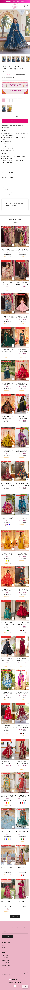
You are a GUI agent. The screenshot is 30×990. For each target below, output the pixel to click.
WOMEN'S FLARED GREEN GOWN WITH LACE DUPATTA (7, 350)
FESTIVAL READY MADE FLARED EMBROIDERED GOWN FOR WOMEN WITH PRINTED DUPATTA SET (22, 796)
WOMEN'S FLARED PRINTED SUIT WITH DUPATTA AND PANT (22, 283)
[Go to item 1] (4, 59)
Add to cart (15, 116)
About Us (4, 947)
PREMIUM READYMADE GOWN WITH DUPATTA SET (7, 796)
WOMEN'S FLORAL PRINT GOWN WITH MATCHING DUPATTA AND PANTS (8, 590)
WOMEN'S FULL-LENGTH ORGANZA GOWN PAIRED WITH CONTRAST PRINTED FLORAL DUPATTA (22, 554)
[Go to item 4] (18, 59)
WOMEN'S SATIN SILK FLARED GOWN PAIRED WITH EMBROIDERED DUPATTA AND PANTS (7, 659)
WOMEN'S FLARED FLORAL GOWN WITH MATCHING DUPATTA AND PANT (8, 250)
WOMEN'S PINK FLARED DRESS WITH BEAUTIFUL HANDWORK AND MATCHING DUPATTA (22, 317)
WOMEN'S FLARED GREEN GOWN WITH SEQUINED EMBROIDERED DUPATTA (7, 451)
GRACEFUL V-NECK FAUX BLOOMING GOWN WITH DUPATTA (22, 726)
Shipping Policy (5, 957)
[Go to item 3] (13, 59)
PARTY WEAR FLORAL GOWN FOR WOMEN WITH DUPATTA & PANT (22, 484)
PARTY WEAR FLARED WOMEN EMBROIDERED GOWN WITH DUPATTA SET (8, 832)
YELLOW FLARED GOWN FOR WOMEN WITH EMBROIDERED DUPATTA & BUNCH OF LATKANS (7, 554)
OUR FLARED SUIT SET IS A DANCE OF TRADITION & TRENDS (22, 623)
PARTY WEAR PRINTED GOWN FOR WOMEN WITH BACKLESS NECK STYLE (7, 484)
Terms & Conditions (6, 962)
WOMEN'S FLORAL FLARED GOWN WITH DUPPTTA (22, 384)
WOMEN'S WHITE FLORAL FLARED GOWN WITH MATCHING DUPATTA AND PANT (8, 283)
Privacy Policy (5, 955)
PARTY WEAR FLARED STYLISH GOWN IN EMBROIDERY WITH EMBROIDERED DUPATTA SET (7, 902)
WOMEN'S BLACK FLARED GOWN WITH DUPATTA (22, 417)
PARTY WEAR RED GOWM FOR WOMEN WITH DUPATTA (22, 659)
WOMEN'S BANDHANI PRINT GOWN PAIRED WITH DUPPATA (7, 623)
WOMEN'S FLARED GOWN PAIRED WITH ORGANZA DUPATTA (22, 451)
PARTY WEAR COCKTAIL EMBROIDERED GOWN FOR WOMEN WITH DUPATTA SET (22, 868)
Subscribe (7, 936)
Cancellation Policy (6, 965)
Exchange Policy (5, 960)
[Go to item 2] (8, 59)
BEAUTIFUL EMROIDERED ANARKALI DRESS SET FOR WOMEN (22, 902)
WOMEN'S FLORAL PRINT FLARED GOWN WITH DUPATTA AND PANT (22, 250)
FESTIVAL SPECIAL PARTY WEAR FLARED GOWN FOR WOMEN (7, 762)
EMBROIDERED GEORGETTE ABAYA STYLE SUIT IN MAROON (22, 762)
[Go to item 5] (23, 59)
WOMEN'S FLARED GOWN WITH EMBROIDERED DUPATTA (7, 384)
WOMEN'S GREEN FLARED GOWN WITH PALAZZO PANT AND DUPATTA (22, 350)
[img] (7, 78)
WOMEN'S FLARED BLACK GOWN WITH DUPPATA (7, 417)
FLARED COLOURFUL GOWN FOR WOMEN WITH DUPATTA (8, 518)
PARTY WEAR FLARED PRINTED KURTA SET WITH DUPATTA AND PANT (22, 693)
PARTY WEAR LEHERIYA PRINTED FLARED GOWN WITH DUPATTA (8, 726)
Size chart (26, 97)
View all (15, 916)
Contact (3, 945)
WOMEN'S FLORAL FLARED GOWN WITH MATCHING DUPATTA (8, 317)
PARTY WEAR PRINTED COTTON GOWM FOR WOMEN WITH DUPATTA (7, 693)
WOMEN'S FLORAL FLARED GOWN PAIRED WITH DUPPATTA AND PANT (22, 590)
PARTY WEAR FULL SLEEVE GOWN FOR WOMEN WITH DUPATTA (22, 518)
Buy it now (15, 121)
